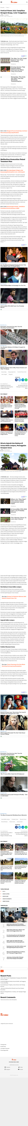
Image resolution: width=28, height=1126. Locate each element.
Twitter (21, 1067)
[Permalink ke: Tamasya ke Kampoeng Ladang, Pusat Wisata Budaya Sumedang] (21, 875)
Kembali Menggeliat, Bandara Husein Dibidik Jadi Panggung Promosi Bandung (20, 406)
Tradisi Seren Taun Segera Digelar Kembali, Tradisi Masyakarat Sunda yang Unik (7, 868)
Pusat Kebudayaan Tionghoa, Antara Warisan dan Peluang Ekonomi (7, 420)
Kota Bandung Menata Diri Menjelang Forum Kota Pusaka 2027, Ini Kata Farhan (21, 433)
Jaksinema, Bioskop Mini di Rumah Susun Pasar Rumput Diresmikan (21, 420)
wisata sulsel (19, 821)
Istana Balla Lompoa (5, 819)
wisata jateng (6, 894)
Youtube (21, 1069)
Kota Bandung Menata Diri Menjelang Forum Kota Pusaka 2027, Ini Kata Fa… (16, 936)
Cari (1, 967)
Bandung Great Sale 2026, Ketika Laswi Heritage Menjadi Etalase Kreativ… (16, 947)
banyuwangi (3, 372)
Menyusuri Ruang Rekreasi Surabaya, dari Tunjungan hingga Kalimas (7, 433)
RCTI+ (4, 891)
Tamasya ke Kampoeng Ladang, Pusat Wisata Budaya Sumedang (20, 882)
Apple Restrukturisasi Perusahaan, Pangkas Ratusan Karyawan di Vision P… (16, 925)
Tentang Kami (3, 1044)
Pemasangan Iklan (4, 1050)
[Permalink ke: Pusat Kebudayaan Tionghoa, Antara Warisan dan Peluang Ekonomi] (7, 414)
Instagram (8, 1069)
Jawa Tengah (4, 374)
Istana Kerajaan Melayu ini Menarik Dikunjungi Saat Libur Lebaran (21, 867)
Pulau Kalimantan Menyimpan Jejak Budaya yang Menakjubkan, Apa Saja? (6, 853)
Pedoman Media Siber (14, 1062)
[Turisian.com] (14, 2)
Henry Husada (6, 901)
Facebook (8, 1067)
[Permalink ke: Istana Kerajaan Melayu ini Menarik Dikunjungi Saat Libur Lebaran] (21, 861)
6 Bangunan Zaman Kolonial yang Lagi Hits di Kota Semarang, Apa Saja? (21, 853)
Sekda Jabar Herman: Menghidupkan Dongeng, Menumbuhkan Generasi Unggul (6, 406)
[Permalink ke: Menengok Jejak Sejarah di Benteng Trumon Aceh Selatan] (7, 875)
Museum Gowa (23, 819)
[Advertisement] (14, 114)
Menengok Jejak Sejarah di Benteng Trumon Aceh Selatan (7, 882)
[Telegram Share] (22, 379)
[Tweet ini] (19, 379)
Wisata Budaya (4, 821)
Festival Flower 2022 (21, 372)
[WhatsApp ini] (26, 379)
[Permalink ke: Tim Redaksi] (2, 15)
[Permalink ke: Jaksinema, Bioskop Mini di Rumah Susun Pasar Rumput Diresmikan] (21, 414)
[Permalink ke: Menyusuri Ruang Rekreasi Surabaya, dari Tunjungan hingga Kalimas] (7, 427)
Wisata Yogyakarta (7, 898)
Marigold (10, 374)
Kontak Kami (3, 1046)
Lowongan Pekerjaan (5, 1048)
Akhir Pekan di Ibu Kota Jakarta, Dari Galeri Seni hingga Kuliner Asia (16, 930)
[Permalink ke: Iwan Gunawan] (2, 450)
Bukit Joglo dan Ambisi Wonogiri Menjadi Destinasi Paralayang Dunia (15, 941)
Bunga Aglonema (12, 372)
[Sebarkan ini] (16, 379)
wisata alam (5, 896)
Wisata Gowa (12, 821)
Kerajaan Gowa (15, 819)
